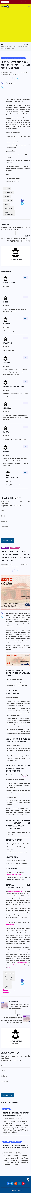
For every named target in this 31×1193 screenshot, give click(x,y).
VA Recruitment (8, 208)
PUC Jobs (7, 196)
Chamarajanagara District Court (21, 777)
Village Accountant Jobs (9, 213)
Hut (2, 44)
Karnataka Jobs (8, 192)
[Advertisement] (15, 24)
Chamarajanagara (9, 973)
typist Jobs (7, 987)
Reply (25, 277)
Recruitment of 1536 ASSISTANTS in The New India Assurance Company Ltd (15, 1147)
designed (15, 965)
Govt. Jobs (25, 44)
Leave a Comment (9, 991)
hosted (20, 965)
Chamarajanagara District (15, 891)
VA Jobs (6, 204)
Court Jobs (7, 983)
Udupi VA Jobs (8, 200)
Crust (8, 967)
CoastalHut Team (11, 478)
